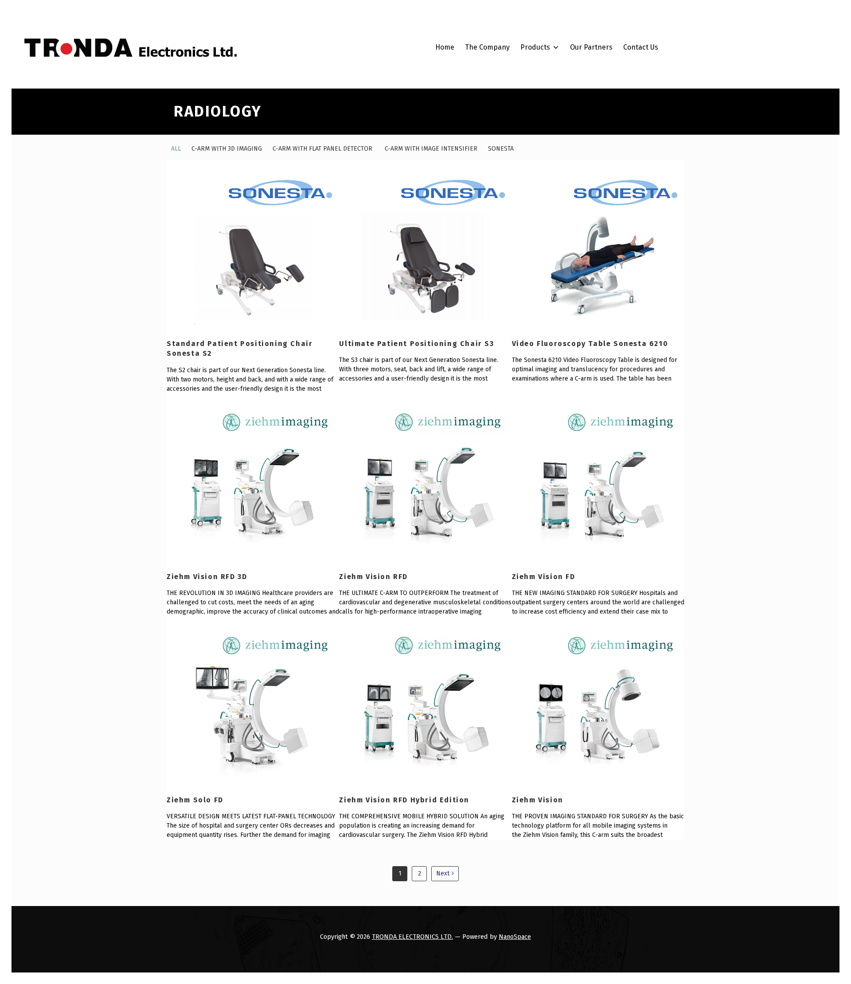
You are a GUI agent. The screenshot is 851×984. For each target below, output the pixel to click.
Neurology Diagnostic (569, 189)
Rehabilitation (557, 284)
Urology (546, 93)
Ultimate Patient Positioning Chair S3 (416, 343)
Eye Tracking (554, 335)
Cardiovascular (558, 221)
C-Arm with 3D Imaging (226, 148)
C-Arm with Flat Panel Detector (323, 148)
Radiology (550, 173)
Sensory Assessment (567, 205)
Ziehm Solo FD (196, 800)
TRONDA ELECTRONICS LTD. (412, 937)
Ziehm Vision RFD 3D (207, 576)
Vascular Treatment (566, 252)
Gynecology (552, 141)
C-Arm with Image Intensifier (431, 148)
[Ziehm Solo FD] (253, 702)
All (176, 148)
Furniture (549, 300)
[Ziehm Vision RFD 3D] (253, 479)
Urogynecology (558, 125)
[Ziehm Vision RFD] (425, 479)
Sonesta (501, 148)
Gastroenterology (562, 157)
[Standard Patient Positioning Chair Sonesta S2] (253, 246)
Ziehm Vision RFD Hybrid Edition (404, 800)
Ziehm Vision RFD (373, 576)
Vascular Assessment (568, 237)
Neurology (550, 350)
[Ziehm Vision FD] (598, 479)
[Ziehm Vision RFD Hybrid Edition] (425, 702)
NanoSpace (515, 937)
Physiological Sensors (569, 366)
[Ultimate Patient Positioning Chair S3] (425, 246)
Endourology (554, 109)
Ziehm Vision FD (545, 576)
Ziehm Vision (537, 800)
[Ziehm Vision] (598, 702)
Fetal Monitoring (560, 268)
